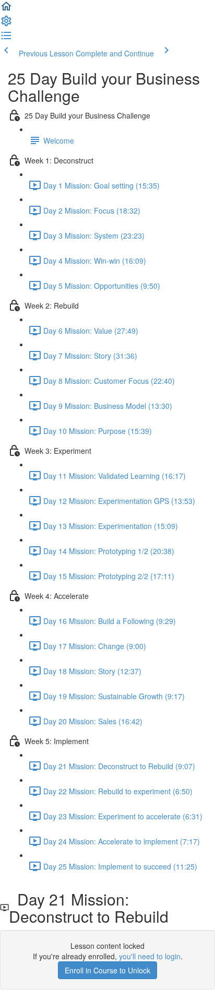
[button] (6, 9)
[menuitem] (6, 24)
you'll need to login (150, 956)
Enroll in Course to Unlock (107, 970)
